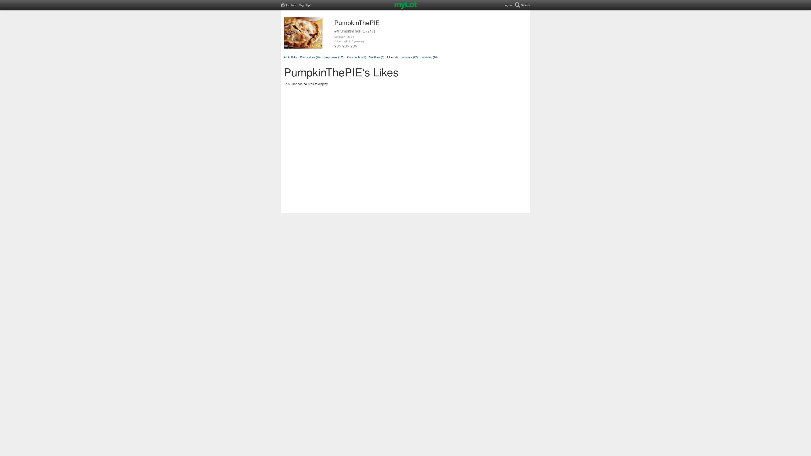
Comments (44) (356, 57)
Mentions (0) (376, 57)
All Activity (290, 57)
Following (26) (429, 57)
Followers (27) (409, 57)
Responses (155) (334, 57)
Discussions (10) (310, 57)
